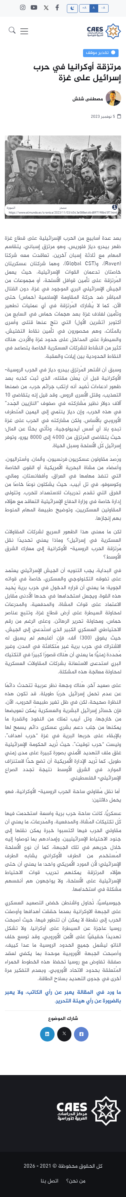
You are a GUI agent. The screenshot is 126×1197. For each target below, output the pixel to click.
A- (103, 8)
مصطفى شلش (87, 99)
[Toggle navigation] (24, 31)
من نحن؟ (75, 1181)
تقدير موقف (97, 53)
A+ (84, 8)
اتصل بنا (49, 1181)
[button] (12, 31)
